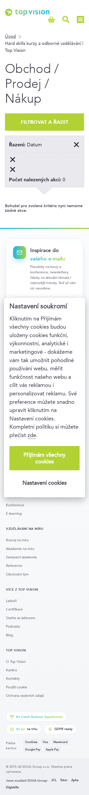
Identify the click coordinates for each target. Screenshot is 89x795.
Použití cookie (16, 687)
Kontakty (13, 678)
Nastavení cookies (44, 482)
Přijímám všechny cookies (44, 458)
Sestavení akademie (21, 557)
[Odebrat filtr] (12, 159)
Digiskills (12, 787)
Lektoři (11, 601)
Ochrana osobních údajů (25, 695)
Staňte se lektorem (20, 618)
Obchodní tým (17, 574)
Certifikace (14, 609)
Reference (14, 565)
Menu (80, 19)
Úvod (10, 36)
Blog (9, 635)
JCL (54, 780)
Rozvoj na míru (17, 540)
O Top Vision (16, 661)
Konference (15, 505)
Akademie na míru (20, 548)
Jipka (75, 780)
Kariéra (11, 670)
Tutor (63, 780)
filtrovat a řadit (44, 122)
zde (31, 435)
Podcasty (13, 626)
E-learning (14, 513)
